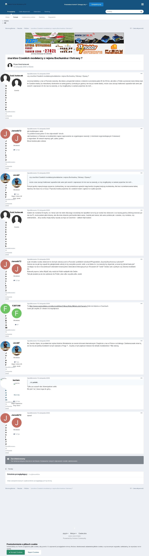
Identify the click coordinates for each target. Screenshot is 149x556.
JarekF (16, 175)
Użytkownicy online (28, 17)
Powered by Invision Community (74, 538)
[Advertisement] (74, 124)
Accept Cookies (16, 552)
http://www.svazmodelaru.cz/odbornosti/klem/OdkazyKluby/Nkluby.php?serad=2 (58, 306)
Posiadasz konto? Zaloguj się (75, 4)
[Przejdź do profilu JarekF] (17, 183)
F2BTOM (16, 306)
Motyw (73, 533)
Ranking (42, 17)
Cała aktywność (24, 11)
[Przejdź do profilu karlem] (17, 388)
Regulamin (52, 17)
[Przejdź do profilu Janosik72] (17, 138)
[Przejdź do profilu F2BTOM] (17, 313)
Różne (31, 67)
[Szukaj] (141, 11)
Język (65, 533)
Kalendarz (37, 11)
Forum (15, 17)
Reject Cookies (33, 552)
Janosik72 (16, 131)
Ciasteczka (82, 533)
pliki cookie (35, 546)
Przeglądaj (11, 11)
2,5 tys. (17, 401)
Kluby (7, 17)
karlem (16, 380)
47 (17, 324)
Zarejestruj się (96, 4)
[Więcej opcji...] (141, 73)
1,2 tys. (17, 150)
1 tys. (17, 194)
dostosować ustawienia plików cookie (90, 546)
